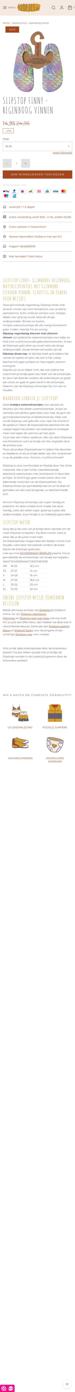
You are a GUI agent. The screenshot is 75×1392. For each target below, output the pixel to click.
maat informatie (62, 152)
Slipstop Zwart (23, 630)
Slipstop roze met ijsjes (34, 618)
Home (6, 23)
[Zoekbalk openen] (53, 7)
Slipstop (45, 610)
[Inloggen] (62, 7)
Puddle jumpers (55, 727)
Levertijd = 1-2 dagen (21, 206)
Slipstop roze (23, 634)
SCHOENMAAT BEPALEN (36, 553)
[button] (37, 61)
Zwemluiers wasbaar (55, 760)
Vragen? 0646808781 (21, 246)
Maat (6, 139)
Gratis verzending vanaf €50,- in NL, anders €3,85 (39, 217)
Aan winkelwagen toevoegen (37, 174)
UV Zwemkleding (20, 727)
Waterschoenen (20, 758)
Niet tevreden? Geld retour (25, 256)
